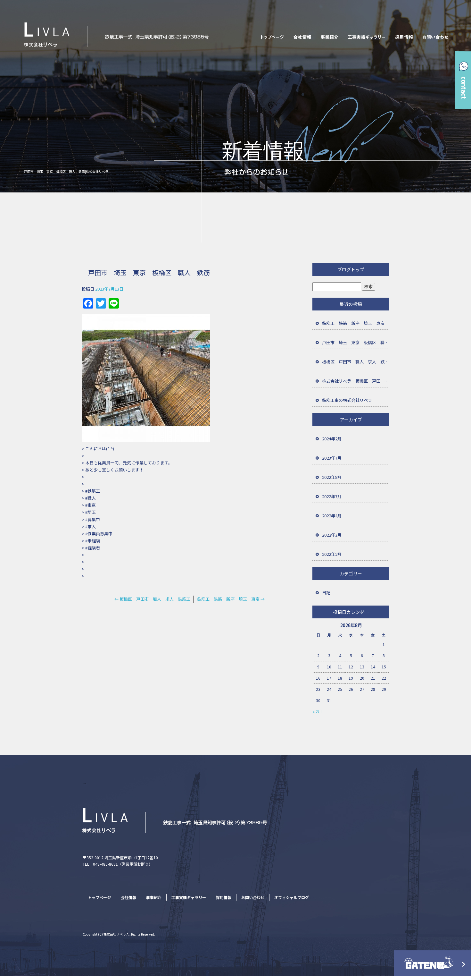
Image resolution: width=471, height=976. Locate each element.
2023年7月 (332, 458)
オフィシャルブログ (291, 897)
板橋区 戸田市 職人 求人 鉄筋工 (152, 599)
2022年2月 (332, 554)
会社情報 (302, 37)
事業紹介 (329, 37)
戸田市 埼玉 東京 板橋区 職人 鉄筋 (355, 342)
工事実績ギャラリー (367, 37)
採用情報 (404, 37)
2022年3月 (332, 535)
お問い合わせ (436, 37)
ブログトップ (350, 269)
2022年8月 (332, 477)
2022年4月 (332, 516)
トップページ (271, 37)
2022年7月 (332, 496)
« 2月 (317, 711)
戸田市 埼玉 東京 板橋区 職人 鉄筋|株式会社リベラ (66, 171)
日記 (326, 593)
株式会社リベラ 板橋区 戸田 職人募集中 (355, 381)
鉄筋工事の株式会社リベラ (347, 400)
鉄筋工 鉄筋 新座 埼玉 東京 (231, 599)
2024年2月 (332, 439)
